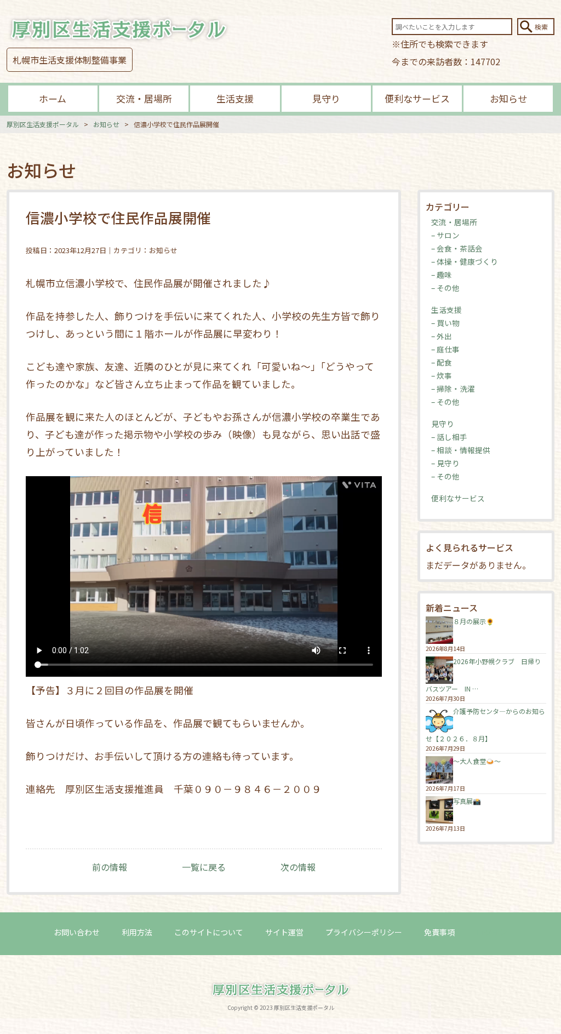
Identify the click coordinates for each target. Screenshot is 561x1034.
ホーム (52, 98)
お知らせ (508, 98)
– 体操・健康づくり (464, 261)
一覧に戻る (204, 866)
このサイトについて (208, 932)
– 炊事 (441, 375)
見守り (326, 98)
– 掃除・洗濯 (453, 388)
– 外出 (441, 335)
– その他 (445, 287)
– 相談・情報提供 (460, 449)
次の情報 (298, 866)
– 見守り (445, 463)
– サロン (445, 235)
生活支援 (235, 98)
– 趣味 (441, 274)
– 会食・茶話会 (457, 248)
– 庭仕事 (445, 349)
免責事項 (439, 932)
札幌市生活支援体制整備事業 (70, 59)
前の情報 (109, 866)
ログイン (492, 932)
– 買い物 (445, 322)
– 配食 (441, 362)
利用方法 (137, 932)
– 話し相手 (449, 436)
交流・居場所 (144, 98)
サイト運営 (284, 932)
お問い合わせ (77, 932)
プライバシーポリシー (363, 932)
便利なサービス (417, 98)
